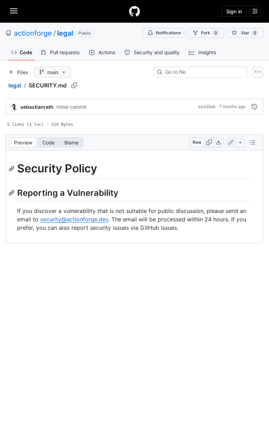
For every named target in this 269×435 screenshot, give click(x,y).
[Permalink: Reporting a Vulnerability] (12, 193)
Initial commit (71, 107)
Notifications (168, 32)
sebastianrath (37, 107)
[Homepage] (134, 11)
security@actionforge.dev (74, 219)
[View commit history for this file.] (254, 107)
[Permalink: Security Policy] (12, 168)
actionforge (33, 33)
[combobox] (203, 72)
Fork (209, 32)
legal (65, 33)
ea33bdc (207, 106)
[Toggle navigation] (13, 11)
